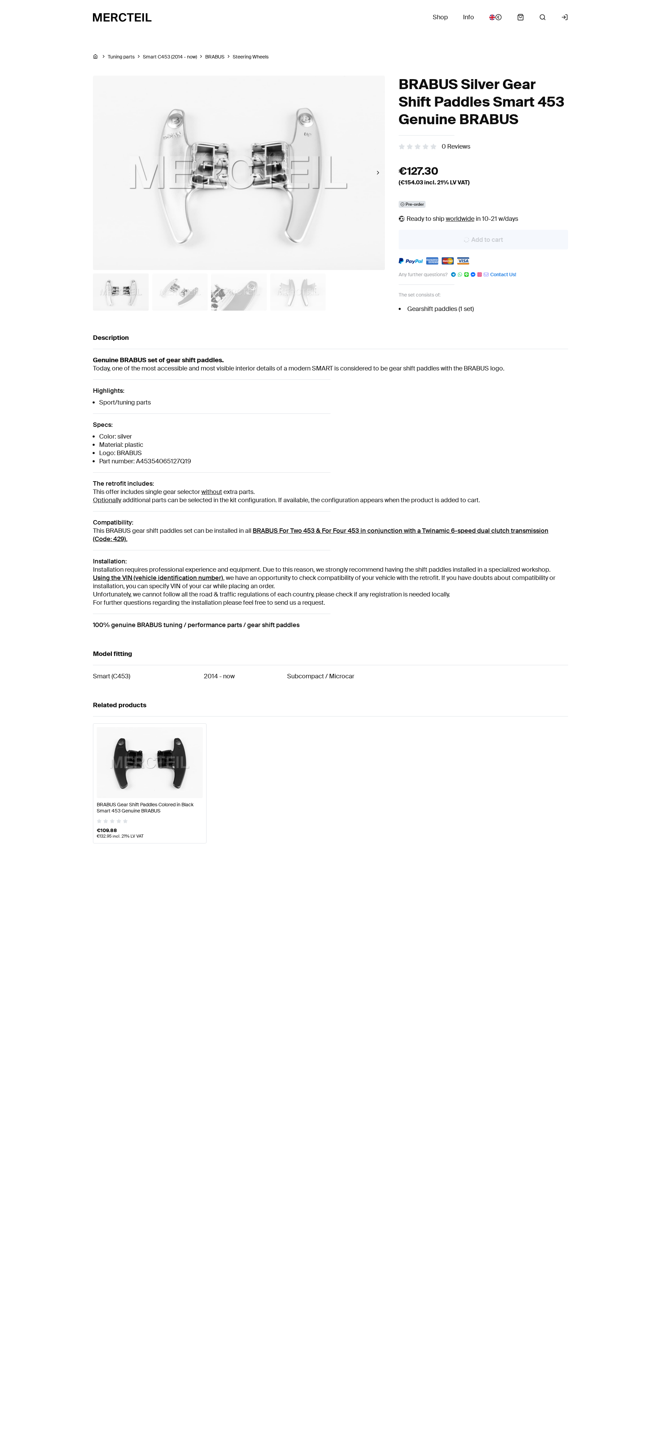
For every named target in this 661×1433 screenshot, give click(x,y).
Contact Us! (503, 274)
